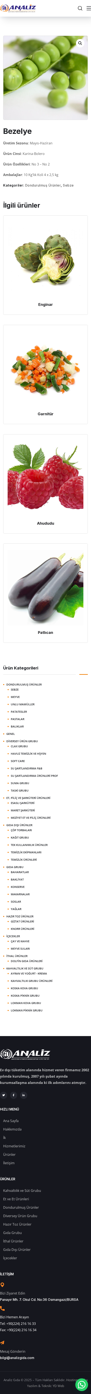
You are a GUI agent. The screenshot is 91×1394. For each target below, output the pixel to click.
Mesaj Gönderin (12, 1351)
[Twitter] (3, 1095)
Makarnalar (20, 894)
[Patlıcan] (45, 587)
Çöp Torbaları (21, 830)
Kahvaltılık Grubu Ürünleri (31, 981)
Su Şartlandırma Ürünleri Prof (34, 776)
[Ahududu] (45, 478)
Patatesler (19, 712)
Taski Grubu (20, 790)
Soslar (16, 901)
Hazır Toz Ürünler (19, 916)
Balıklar (17, 726)
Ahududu (45, 523)
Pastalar (17, 719)
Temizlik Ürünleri (24, 860)
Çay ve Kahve (20, 941)
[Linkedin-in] (23, 1095)
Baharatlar (20, 872)
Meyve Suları (20, 948)
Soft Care (18, 761)
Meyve (15, 697)
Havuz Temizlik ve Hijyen (28, 753)
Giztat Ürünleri (22, 921)
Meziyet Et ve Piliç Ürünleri (31, 818)
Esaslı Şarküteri (22, 803)
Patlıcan (45, 632)
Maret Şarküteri (23, 810)
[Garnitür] (45, 369)
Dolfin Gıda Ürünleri (27, 961)
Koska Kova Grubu (24, 988)
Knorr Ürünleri (22, 929)
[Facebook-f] (13, 1095)
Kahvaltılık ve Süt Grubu (24, 968)
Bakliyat (17, 879)
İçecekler (13, 936)
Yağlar (16, 909)
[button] (80, 43)
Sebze (68, 185)
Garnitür (46, 414)
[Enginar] (45, 259)
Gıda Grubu (14, 867)
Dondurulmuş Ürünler (43, 185)
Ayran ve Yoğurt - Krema (29, 973)
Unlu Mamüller (22, 704)
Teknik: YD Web (52, 1386)
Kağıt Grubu (20, 837)
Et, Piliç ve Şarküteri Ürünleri (28, 798)
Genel (10, 734)
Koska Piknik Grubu (25, 995)
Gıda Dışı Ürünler (19, 825)
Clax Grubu (19, 746)
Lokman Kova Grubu (26, 1003)
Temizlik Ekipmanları (26, 852)
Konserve (18, 887)
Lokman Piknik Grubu (27, 1010)
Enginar (45, 304)
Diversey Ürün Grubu (22, 741)
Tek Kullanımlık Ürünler (29, 845)
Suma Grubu (20, 783)
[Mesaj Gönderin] (2, 1343)
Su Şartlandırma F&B (26, 768)
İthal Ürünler (17, 956)
